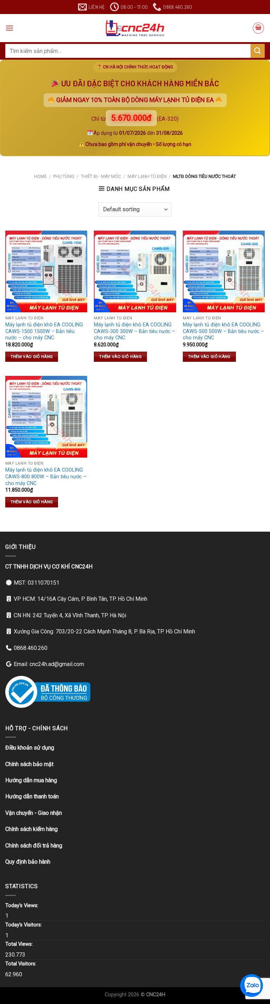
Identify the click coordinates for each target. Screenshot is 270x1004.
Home (40, 176)
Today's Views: (22, 906)
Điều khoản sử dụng (29, 747)
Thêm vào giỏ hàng (32, 356)
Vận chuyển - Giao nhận (33, 813)
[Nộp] (258, 51)
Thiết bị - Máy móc (101, 176)
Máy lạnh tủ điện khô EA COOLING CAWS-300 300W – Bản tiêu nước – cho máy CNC (134, 331)
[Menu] (9, 27)
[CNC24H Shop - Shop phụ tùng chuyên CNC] (135, 28)
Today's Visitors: (24, 925)
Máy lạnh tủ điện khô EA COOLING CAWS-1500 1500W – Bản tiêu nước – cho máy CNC (44, 331)
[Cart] (258, 28)
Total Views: (19, 944)
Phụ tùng (63, 176)
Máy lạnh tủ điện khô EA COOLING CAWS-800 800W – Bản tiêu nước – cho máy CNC (45, 476)
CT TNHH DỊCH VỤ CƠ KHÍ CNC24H (48, 566)
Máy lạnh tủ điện (147, 176)
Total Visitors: (21, 964)
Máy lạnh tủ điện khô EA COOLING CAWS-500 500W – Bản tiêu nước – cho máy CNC (223, 331)
